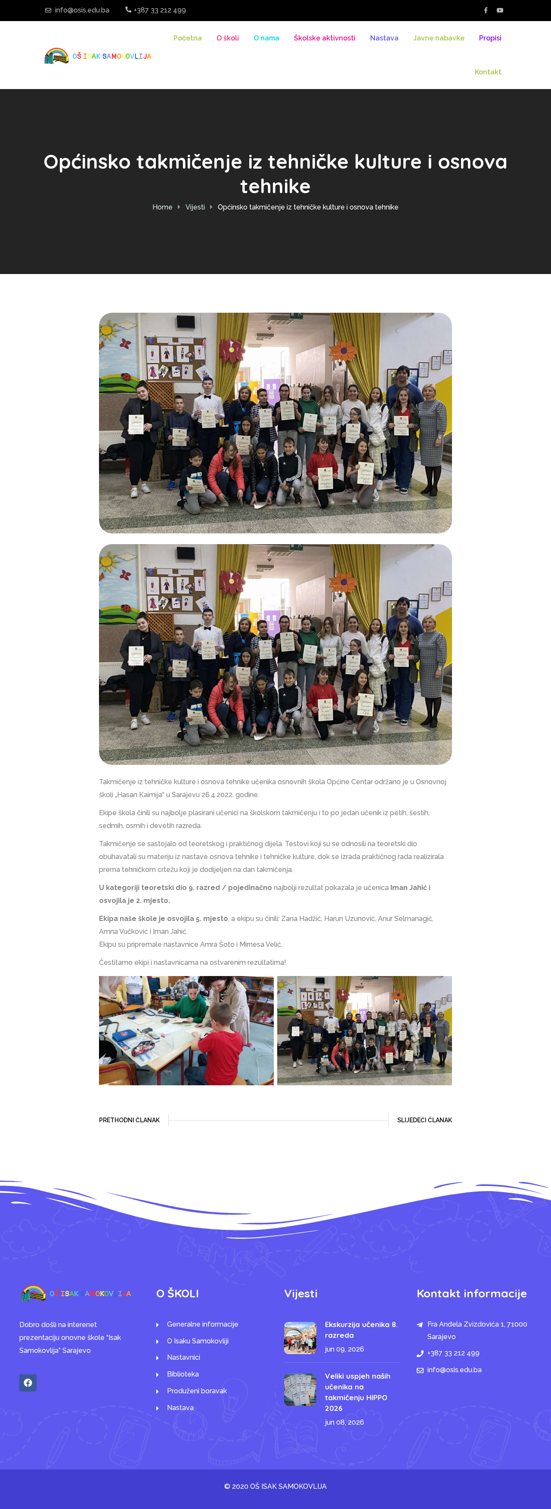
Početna (187, 38)
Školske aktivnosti (325, 38)
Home (162, 207)
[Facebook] (28, 1383)
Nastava (384, 38)
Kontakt (488, 72)
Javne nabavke (438, 38)
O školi (228, 38)
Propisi (490, 38)
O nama (266, 38)
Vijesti (195, 207)
